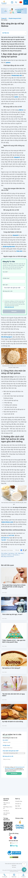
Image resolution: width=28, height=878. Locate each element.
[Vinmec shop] (20, 824)
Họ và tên (5, 272)
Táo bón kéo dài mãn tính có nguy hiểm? (13, 695)
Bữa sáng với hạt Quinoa (7, 556)
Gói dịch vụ (18, 803)
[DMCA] (14, 857)
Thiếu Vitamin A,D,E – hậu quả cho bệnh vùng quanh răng (13, 641)
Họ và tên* (5, 740)
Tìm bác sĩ (6, 810)
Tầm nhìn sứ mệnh (6, 803)
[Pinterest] (25, 550)
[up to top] (24, 864)
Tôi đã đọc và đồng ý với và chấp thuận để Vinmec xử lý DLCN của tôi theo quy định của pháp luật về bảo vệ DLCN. (14, 769)
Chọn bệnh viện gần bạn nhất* (11, 750)
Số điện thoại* (6, 745)
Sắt (16, 553)
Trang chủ (4, 18)
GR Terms (14, 867)
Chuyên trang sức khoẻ (15, 18)
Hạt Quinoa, (16, 555)
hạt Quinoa (11, 553)
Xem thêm (4, 592)
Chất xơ (9, 555)
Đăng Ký (14, 311)
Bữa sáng (20, 553)
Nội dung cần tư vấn (7, 291)
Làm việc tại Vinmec (6, 813)
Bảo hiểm (17, 806)
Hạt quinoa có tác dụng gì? (11, 668)
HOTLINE (11, 535)
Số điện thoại (6, 278)
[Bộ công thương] (14, 853)
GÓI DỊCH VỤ (5, 538)
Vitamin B (3, 555)
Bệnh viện (5, 284)
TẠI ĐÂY (3, 540)
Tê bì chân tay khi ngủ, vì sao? (12, 614)
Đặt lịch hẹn (18, 808)
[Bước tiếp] (14, 846)
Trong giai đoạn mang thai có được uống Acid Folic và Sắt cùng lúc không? (14, 586)
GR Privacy (14, 865)
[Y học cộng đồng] (14, 843)
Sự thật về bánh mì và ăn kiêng (12, 721)
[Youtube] (11, 838)
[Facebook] (21, 550)
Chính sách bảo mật (9, 307)
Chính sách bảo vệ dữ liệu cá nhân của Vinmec (14, 863)
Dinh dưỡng (4, 20)
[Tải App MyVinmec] (8, 826)
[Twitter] (23, 550)
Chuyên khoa (18, 801)
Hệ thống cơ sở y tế (7, 807)
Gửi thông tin (14, 773)
